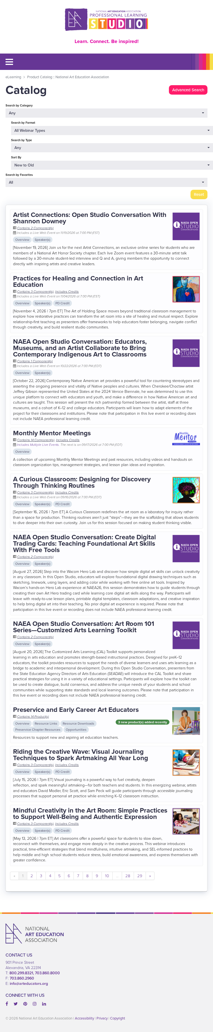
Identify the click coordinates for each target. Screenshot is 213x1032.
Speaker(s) (42, 239)
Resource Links (46, 723)
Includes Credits (67, 291)
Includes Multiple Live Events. (38, 444)
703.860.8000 (47, 973)
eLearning (13, 77)
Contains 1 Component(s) (35, 361)
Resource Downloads (78, 723)
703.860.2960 (22, 978)
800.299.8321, (22, 973)
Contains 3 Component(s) (35, 291)
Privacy (102, 1018)
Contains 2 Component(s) (35, 228)
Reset (199, 194)
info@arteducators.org (29, 984)
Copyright (117, 1018)
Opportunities (76, 729)
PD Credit (62, 303)
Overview (22, 239)
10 (107, 876)
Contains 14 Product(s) (33, 716)
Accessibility (84, 1018)
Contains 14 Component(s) (35, 439)
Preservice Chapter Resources (37, 729)
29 (139, 876)
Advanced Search (188, 90)
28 (127, 876)
